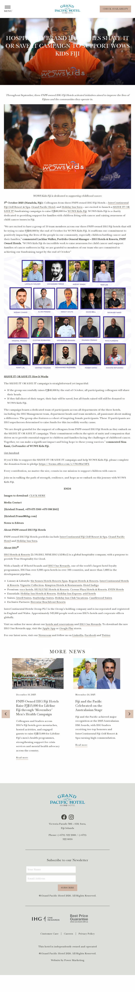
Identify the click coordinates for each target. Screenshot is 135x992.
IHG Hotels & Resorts (17, 554)
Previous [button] (6, 714)
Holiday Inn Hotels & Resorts (38, 593)
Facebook (90, 635)
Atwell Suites (23, 597)
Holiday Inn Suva (72, 207)
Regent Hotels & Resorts (83, 580)
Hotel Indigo (91, 585)
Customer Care (49, 933)
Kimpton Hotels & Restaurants (63, 585)
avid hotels (89, 593)
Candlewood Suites (100, 597)
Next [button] (129, 714)
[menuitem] (50, 933)
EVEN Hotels (116, 589)
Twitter (106, 635)
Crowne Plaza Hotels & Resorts (88, 589)
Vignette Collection (32, 585)
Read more (22, 757)
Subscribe (67, 887)
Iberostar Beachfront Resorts (48, 602)
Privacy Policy (87, 933)
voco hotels (26, 589)
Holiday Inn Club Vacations (71, 597)
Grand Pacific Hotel (43, 207)
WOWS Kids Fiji (77, 211)
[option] (38, 712)
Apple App (48, 628)
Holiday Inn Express (69, 593)
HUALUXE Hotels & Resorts (51, 589)
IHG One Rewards (59, 565)
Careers (68, 933)
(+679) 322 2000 (66, 835)
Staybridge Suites (43, 597)
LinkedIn (77, 635)
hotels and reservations (60, 624)
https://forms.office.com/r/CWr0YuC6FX (64, 463)
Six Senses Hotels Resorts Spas (49, 580)
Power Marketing (74, 960)
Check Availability (115, 8)
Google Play (66, 628)
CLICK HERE (37, 495)
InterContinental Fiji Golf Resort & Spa (83, 536)
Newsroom (45, 635)
